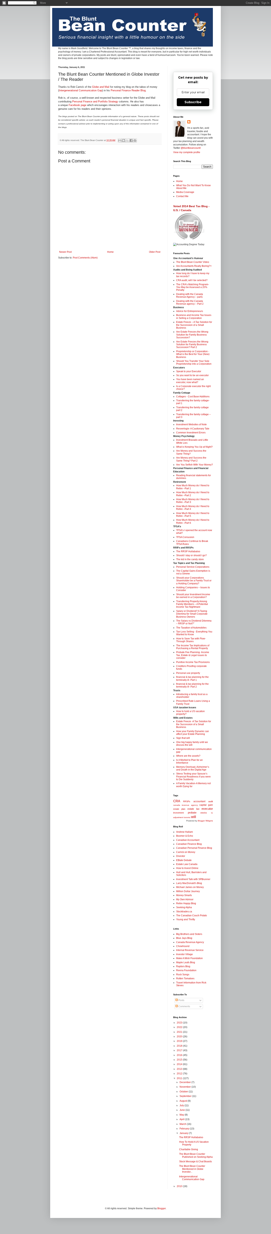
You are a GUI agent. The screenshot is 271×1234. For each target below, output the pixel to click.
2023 (180, 1022)
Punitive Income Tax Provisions (193, 662)
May (182, 1114)
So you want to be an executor (192, 375)
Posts (181, 1000)
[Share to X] (127, 140)
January (184, 1133)
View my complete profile (186, 152)
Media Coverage (185, 192)
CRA (176, 801)
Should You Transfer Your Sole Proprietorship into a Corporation (193, 362)
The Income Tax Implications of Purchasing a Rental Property (192, 647)
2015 (180, 1059)
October (184, 1091)
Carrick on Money (185, 852)
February (185, 1128)
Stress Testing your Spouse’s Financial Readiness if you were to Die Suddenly (193, 776)
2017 (180, 1050)
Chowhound (182, 946)
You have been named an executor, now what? (190, 380)
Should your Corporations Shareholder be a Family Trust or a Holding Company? (193, 580)
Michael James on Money (190, 887)
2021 (180, 1032)
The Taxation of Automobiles (191, 627)
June (182, 1110)
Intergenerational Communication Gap (80, 90)
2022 (180, 1027)
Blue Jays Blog (184, 938)
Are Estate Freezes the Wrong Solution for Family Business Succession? (192, 334)
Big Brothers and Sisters (189, 934)
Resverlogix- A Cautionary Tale (192, 428)
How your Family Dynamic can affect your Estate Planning (192, 732)
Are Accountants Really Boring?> (194, 266)
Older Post (154, 252)
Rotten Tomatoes (185, 978)
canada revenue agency (185, 805)
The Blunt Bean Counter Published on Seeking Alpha (196, 1155)
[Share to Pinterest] (135, 140)
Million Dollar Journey (188, 891)
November (185, 1086)
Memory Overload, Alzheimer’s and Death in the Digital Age (192, 768)
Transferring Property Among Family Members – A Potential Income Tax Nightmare (192, 604)
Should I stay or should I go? (191, 555)
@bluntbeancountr (191, 148)
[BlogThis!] (124, 140)
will (193, 817)
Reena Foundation (186, 970)
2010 (180, 1186)
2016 (180, 1055)
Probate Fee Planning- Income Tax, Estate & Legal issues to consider (192, 655)
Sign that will (183, 738)
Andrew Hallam (184, 832)
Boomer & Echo (184, 835)
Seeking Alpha (184, 907)
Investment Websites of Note (191, 424)
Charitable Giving (188, 1149)
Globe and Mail (100, 86)
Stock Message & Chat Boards (195, 1161)
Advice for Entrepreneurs (189, 311)
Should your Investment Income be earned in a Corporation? (193, 596)
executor (207, 808)
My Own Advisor (184, 899)
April (182, 1119)
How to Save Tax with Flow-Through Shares (191, 640)
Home (110, 252)
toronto (187, 817)
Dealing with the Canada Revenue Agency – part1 (189, 295)
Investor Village (184, 954)
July (182, 1105)
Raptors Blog (183, 966)
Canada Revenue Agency (190, 942)
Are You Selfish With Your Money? (194, 464)
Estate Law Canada (186, 864)
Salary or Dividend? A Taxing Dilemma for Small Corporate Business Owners (192, 614)
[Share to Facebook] (131, 140)
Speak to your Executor (188, 371)
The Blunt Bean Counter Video (192, 262)
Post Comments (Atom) (85, 257)
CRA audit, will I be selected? (192, 280)
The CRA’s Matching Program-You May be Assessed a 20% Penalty (192, 287)
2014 (180, 1064)
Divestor (180, 856)
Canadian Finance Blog (189, 844)
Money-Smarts (184, 895)
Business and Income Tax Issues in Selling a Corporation (193, 316)
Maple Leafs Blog (185, 962)
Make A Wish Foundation (189, 958)
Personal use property (188, 673)
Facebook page (77, 105)
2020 (180, 1036)
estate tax (193, 809)
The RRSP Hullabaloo (188, 551)
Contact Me (182, 196)
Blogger (161, 1208)
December (185, 1082)
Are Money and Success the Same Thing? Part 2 (191, 459)
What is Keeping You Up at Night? (194, 446)
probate (192, 812)
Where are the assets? (188, 755)
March (183, 1124)
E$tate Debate (184, 860)
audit (210, 801)
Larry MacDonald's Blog (189, 883)
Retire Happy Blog (186, 903)
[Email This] (120, 140)
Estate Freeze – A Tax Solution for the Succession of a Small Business (194, 325)
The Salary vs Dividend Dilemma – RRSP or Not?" (193, 622)
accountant (199, 801)
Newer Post (65, 252)
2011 (180, 1078)
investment (178, 813)
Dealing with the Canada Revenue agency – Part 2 (190, 302)
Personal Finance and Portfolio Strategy (95, 101)
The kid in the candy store (190, 559)
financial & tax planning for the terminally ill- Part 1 (192, 678)
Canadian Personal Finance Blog (194, 848)
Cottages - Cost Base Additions (192, 396)
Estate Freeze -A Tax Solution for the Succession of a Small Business (193, 724)
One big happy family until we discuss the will (192, 743)
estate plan (179, 809)
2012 (180, 1073)
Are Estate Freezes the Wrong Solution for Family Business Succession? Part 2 (192, 344)
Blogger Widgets (205, 821)
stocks (203, 813)
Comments (184, 1006)
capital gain (206, 805)
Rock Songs (182, 974)
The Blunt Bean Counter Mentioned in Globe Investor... (192, 1169)
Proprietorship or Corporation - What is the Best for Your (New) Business (192, 354)
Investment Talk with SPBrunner (193, 879)
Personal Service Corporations (192, 567)
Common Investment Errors (191, 432)
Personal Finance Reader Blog (128, 90)
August (184, 1101)
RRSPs (186, 801)
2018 (180, 1045)
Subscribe (193, 102)
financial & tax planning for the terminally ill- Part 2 (192, 685)
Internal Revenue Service (190, 950)
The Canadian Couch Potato (191, 915)
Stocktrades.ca (184, 911)
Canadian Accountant (187, 840)
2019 (180, 1041)
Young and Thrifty (185, 919)
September (186, 1096)
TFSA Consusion (185, 537)
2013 (180, 1069)
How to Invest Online (187, 868)
